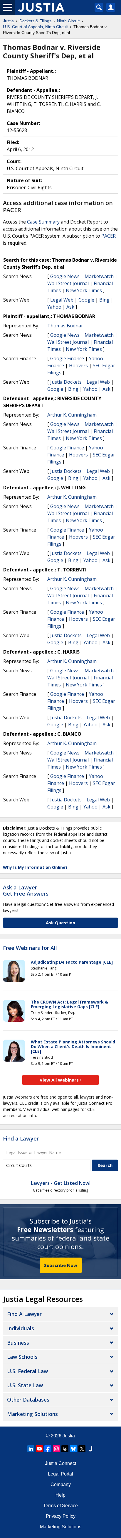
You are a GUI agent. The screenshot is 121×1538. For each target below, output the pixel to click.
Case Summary (43, 222)
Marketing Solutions (32, 1413)
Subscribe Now (60, 1265)
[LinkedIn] (30, 1448)
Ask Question (60, 922)
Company (61, 1484)
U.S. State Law (25, 1385)
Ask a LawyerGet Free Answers (25, 890)
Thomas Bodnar (65, 325)
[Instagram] (56, 1448)
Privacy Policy (60, 1516)
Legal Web (61, 300)
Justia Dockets (66, 382)
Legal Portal (60, 1473)
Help (60, 1495)
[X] (81, 1448)
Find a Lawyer (21, 1138)
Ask (70, 307)
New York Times (84, 290)
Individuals (20, 1328)
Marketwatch (99, 276)
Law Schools (22, 1356)
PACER (108, 236)
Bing (104, 300)
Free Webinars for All (30, 948)
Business (18, 1342)
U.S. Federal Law (27, 1371)
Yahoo (54, 307)
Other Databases (28, 1399)
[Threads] (64, 1448)
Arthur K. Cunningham (72, 415)
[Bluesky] (73, 1448)
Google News (65, 276)
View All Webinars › (61, 1080)
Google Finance (67, 358)
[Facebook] (47, 1448)
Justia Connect (60, 1463)
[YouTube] (39, 1448)
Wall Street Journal (68, 283)
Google (86, 300)
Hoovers (78, 365)
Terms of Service (60, 1505)
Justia (69, 1435)
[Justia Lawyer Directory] (90, 1448)
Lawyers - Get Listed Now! (60, 1183)
